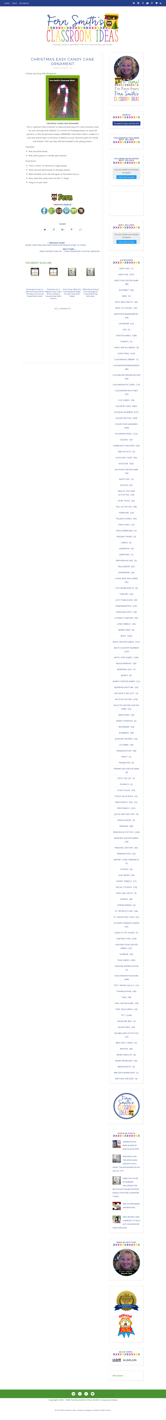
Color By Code (123, 406)
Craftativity (124, 451)
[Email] (59, 213)
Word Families (124, 1055)
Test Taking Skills (124, 985)
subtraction (123, 938)
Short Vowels (124, 881)
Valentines (124, 1027)
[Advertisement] (62, 188)
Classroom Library (124, 359)
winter (124, 1049)
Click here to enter (126, 177)
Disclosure (118, 1375)
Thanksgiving (124, 991)
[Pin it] (72, 230)
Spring (124, 899)
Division (123, 463)
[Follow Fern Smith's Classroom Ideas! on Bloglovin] (62, 205)
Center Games (123, 335)
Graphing (124, 554)
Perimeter (124, 763)
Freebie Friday (124, 536)
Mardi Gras (124, 630)
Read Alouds (124, 820)
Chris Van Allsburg (124, 347)
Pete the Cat (124, 778)
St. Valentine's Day (123, 917)
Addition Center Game (126, 280)
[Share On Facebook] (54, 230)
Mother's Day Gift (124, 693)
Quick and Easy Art (124, 814)
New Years (124, 715)
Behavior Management (126, 314)
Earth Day (124, 479)
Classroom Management (126, 365)
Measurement (124, 663)
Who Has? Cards (124, 1043)
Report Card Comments (126, 859)
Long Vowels (124, 624)
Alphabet (124, 290)
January (124, 594)
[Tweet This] (45, 230)
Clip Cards (124, 400)
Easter (124, 485)
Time (124, 997)
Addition (123, 274)
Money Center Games (124, 681)
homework (124, 572)
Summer (124, 954)
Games (124, 542)
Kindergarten (123, 606)
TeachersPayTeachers (126, 976)
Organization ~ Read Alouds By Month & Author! (131, 1145)
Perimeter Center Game (126, 768)
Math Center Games (123, 642)
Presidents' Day (124, 802)
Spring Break (124, 905)
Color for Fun (123, 418)
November (124, 727)
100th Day (124, 268)
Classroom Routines (126, 390)
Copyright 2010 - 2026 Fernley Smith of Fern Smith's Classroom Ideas (83, 1399)
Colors (124, 439)
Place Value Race (124, 796)
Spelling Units (124, 893)
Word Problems (123, 1060)
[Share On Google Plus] (63, 230)
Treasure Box (124, 1021)
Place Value (124, 790)
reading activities (123, 832)
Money (124, 675)
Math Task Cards (123, 657)
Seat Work (124, 875)
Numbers (124, 733)
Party (124, 757)
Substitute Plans (124, 932)
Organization (123, 751)
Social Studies (124, 887)
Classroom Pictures (124, 384)
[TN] (81, 213)
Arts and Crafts (124, 302)
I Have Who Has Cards (126, 578)
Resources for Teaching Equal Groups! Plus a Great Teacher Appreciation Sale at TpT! (126, 1163)
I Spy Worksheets (124, 588)
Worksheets (124, 1066)
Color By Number (123, 412)
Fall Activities (124, 506)
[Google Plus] (51, 213)
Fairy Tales (124, 501)
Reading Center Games (126, 838)
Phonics (124, 784)
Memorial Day (124, 669)
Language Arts (124, 612)
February (124, 512)
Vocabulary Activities (126, 1033)
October (124, 745)
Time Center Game (124, 1003)
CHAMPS (124, 341)
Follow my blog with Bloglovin (41, 73)
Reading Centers (124, 847)
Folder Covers (124, 518)
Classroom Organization (126, 375)
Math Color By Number (126, 648)
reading (124, 826)
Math (123, 636)
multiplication (123, 699)
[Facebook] (44, 213)
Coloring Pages (123, 433)
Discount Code (124, 457)
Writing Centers (124, 1078)
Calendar (124, 323)
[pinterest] (66, 213)
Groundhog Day (124, 560)
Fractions (124, 524)
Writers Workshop (124, 1072)
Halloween (124, 566)
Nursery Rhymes (124, 739)
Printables (123, 808)
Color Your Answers (126, 424)
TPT (123, 1015)
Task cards (123, 960)
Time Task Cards (124, 1009)
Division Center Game (126, 469)
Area (124, 296)
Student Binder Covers (126, 923)
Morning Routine (124, 687)
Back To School (124, 308)
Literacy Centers (124, 618)
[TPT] (73, 213)
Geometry (124, 548)
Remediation (124, 853)
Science (124, 869)
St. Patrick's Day (124, 911)
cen (124, 329)
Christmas (123, 353)
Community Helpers (124, 445)
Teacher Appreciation (127, 966)
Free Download (124, 530)
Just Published (124, 600)
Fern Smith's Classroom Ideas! (66, 1410)
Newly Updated (124, 721)
